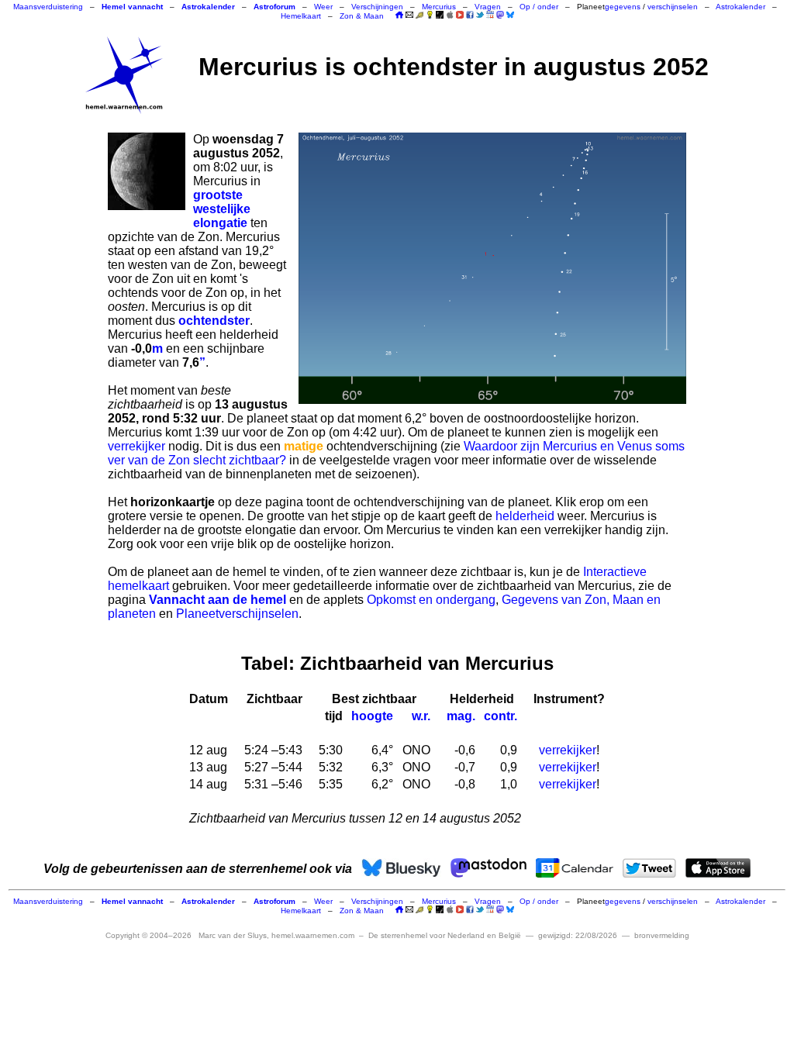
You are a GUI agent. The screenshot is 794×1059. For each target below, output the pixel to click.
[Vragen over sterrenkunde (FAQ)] (429, 16)
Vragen (488, 6)
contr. (500, 716)
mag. (461, 716)
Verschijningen (377, 6)
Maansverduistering (48, 6)
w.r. (421, 716)
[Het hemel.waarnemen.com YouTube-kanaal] (460, 15)
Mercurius (439, 6)
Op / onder (539, 6)
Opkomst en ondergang (431, 599)
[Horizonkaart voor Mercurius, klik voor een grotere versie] (492, 268)
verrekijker (136, 446)
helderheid (524, 516)
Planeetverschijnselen (237, 613)
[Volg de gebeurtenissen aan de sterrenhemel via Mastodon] (500, 15)
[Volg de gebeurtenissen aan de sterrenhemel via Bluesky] (510, 15)
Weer (323, 6)
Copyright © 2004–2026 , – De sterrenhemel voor (313, 935)
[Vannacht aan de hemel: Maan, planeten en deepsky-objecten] (419, 16)
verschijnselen (672, 6)
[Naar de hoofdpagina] (399, 16)
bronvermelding (661, 935)
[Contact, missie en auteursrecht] (409, 16)
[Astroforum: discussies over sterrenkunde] (440, 16)
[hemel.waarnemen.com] (124, 75)
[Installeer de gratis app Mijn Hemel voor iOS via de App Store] (450, 15)
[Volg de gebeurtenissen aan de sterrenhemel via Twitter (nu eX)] (480, 15)
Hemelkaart (301, 16)
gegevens (622, 6)
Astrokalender (740, 6)
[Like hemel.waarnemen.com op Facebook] (470, 15)
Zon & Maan (362, 16)
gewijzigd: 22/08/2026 (577, 935)
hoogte (372, 716)
